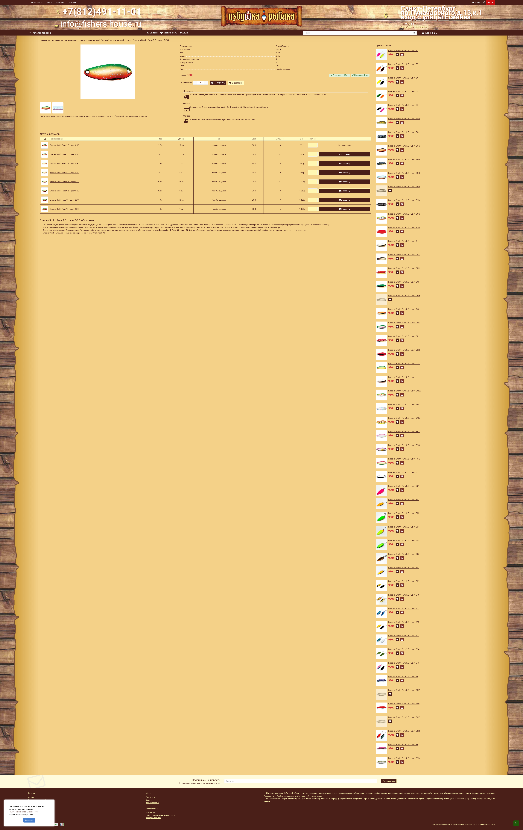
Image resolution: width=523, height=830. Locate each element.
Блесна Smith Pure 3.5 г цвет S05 (403, 540)
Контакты (72, 2)
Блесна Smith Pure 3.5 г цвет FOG (404, 227)
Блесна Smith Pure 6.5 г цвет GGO (64, 182)
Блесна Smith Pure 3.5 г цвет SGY (404, 717)
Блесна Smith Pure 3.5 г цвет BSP (404, 186)
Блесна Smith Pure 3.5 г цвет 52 (403, 50)
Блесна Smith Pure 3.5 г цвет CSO (404, 214)
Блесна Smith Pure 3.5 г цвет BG (403, 132)
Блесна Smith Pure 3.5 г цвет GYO (404, 363)
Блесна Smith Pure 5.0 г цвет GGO (64, 172)
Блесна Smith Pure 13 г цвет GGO (64, 200)
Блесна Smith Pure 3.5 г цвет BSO (404, 173)
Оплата (49, 2)
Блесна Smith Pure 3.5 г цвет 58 (403, 105)
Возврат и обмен (153, 818)
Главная (43, 40)
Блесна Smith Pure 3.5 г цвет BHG (404, 159)
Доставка (60, 2)
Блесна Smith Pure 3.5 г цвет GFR (404, 268)
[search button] (414, 33)
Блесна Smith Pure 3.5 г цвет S (402, 472)
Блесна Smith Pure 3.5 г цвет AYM (404, 118)
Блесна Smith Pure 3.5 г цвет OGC (404, 418)
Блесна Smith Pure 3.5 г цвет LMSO (404, 391)
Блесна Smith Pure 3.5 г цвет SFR (403, 704)
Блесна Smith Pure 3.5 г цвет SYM (404, 758)
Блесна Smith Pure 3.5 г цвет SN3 (404, 731)
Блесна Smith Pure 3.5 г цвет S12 (403, 622)
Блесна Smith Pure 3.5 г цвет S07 (403, 567)
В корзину (220, 82)
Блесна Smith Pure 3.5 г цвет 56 (403, 91)
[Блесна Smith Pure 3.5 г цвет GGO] (107, 71)
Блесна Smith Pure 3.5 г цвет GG (403, 282)
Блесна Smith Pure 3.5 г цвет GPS (404, 323)
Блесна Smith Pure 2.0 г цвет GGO (64, 154)
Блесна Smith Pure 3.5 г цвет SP (403, 744)
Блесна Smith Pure (121, 40)
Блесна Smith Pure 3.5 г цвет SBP (404, 690)
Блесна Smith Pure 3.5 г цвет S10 (403, 595)
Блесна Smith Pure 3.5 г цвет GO (403, 309)
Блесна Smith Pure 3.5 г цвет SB (403, 676)
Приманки (55, 40)
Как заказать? (36, 2)
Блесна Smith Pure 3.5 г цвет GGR (404, 295)
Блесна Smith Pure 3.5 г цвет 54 (403, 78)
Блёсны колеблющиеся (74, 40)
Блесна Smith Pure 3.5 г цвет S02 (403, 499)
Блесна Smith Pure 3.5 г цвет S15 (403, 663)
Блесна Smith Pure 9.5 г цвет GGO (64, 191)
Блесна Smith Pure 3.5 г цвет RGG (404, 459)
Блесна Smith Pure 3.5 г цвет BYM (404, 200)
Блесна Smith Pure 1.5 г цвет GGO (64, 145)
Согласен (29, 820)
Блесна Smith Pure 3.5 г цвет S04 (403, 527)
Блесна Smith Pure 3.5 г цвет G (402, 241)
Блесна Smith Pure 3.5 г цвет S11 (403, 608)
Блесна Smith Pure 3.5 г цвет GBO (404, 254)
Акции (185, 32)
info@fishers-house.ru (101, 24)
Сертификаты (170, 32)
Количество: (186, 83)
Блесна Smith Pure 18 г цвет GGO (64, 209)
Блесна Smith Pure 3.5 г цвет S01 (403, 486)
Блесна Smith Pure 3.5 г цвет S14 (403, 649)
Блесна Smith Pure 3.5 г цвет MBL (404, 404)
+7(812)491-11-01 (102, 11)
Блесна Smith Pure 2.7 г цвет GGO (64, 163)
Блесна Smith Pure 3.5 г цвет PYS (404, 445)
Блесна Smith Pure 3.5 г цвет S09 (403, 581)
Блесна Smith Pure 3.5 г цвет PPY (404, 431)
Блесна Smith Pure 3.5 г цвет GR (403, 336)
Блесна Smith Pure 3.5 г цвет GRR (404, 350)
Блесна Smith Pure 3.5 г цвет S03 (403, 513)
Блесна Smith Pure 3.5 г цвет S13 (403, 635)
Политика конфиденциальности (160, 815)
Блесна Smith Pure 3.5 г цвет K (402, 377)
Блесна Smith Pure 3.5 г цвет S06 (403, 554)
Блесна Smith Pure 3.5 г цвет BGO (404, 146)
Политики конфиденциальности (23, 812)
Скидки (154, 32)
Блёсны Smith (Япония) (98, 40)
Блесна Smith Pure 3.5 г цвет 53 (403, 64)
